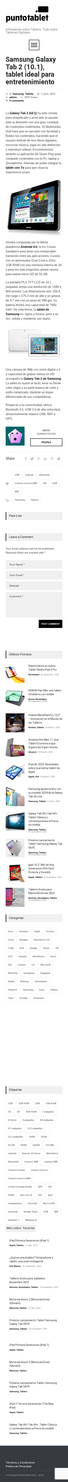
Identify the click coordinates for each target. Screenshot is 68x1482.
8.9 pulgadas (47, 1120)
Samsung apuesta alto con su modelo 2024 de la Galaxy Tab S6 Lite (45, 792)
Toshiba (23, 998)
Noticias (32, 898)
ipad (50, 1195)
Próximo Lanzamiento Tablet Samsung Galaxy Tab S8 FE (45, 844)
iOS (37, 776)
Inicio (53, 956)
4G (18, 1111)
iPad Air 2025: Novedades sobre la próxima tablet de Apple (44, 768)
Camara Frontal (16, 1170)
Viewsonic (38, 998)
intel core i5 (26, 1195)
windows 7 (13, 1220)
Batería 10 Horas (31, 1153)
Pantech (12, 990)
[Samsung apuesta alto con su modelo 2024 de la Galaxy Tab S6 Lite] (15, 796)
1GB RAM (24, 1103)
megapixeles (15, 1203)
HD (44, 483)
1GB (17, 475)
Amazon (32, 752)
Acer (10, 931)
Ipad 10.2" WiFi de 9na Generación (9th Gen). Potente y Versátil (41, 868)
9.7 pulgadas (15, 1128)
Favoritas (29, 1228)
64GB (24, 1145)
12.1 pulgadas (15, 1136)
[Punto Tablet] (27, 20)
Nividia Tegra (31, 1211)
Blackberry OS (42, 940)
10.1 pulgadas (35, 1128)
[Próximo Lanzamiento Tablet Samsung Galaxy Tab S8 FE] (15, 848)
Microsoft (45, 965)
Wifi (17, 491)
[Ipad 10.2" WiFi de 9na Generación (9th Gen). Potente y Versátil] (15, 872)
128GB (36, 1145)
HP (57, 948)
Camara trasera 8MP (26, 483)
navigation (29, 973)
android (29, 475)
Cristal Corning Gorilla (20, 1186)
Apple (31, 776)
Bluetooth (44, 475)
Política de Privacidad (18, 1466)
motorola (13, 1211)
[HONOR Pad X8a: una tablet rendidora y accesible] (15, 698)
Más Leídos (14, 1228)
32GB (44, 1136)
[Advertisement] (34, 1044)
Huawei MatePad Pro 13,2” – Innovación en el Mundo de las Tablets (45, 719)
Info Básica (38, 956)
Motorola (13, 973)
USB (54, 483)
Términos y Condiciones (20, 1462)
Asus (11, 940)
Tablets (29, 93)
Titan (10, 998)
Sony (41, 990)
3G (9, 1111)
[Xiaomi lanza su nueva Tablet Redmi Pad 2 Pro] (15, 673)
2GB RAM (51, 1103)
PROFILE (46, 442)
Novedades (33, 674)
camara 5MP (51, 1161)
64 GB (11, 1145)
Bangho (24, 940)
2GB (37, 1103)
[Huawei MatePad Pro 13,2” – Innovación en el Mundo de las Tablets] (15, 722)
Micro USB (49, 1203)
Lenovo (22, 965)
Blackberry (52, 1153)
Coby (11, 948)
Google (33, 948)
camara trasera (39, 1170)
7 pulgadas (48, 1111)
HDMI (11, 1195)
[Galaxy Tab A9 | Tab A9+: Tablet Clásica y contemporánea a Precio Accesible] (15, 821)
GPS (40, 1186)
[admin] (15, 436)
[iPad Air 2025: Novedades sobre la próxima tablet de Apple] (15, 772)
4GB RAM (31, 1111)
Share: (10, 458)
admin (13, 97)
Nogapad (45, 973)
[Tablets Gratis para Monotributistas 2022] (15, 897)
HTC (10, 956)
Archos (50, 931)
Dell (22, 948)
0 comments (16, 100)
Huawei (32, 727)
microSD (32, 1203)
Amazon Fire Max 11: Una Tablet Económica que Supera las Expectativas (43, 743)
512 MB (50, 1145)
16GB (32, 1136)
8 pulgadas (28, 1120)
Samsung (18, 93)
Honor (31, 699)
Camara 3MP (31, 1161)
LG (33, 965)
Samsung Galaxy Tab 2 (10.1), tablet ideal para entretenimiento (31, 70)
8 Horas (12, 1120)
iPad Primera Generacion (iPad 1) (29, 1240)
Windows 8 (31, 1220)
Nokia (11, 981)
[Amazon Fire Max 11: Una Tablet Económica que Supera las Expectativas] (15, 747)
